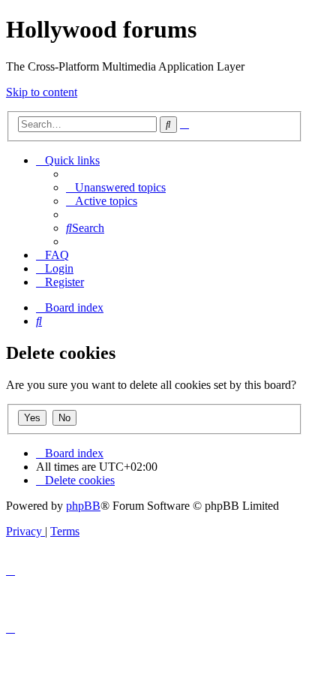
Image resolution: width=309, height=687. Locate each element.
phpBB (83, 505)
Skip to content (41, 92)
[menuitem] (116, 187)
